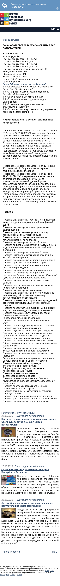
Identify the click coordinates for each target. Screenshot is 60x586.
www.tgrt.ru (49, 571)
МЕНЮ (55, 29)
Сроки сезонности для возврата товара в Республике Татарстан (25, 471)
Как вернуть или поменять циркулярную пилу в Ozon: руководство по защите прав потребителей (28, 422)
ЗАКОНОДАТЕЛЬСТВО (11, 40)
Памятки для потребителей (29, 416)
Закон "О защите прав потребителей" (24, 84)
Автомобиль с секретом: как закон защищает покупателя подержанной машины (27, 504)
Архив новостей (11, 552)
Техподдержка (16, 575)
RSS (54, 552)
